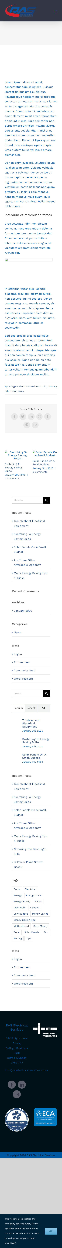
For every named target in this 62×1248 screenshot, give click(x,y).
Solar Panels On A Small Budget (45, 454)
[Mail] (17, 1094)
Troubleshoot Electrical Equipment (31, 723)
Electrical (30, 889)
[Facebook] (12, 1085)
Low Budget (21, 913)
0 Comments (12, 478)
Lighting (34, 907)
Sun (46, 932)
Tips (28, 938)
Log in (18, 654)
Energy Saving (22, 901)
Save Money (40, 926)
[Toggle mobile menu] (55, 12)
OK (51, 1231)
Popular (18, 707)
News (21, 391)
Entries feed (22, 662)
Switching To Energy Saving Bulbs (17, 455)
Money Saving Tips (24, 920)
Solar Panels (31, 932)
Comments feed (24, 670)
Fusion (38, 901)
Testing (18, 938)
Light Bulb (20, 907)
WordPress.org (23, 678)
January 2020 (23, 610)
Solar (17, 932)
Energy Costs (33, 895)
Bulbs (17, 889)
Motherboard (21, 926)
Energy (18, 895)
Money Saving (40, 913)
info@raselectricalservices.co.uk (27, 386)
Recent (31, 707)
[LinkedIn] (22, 1085)
